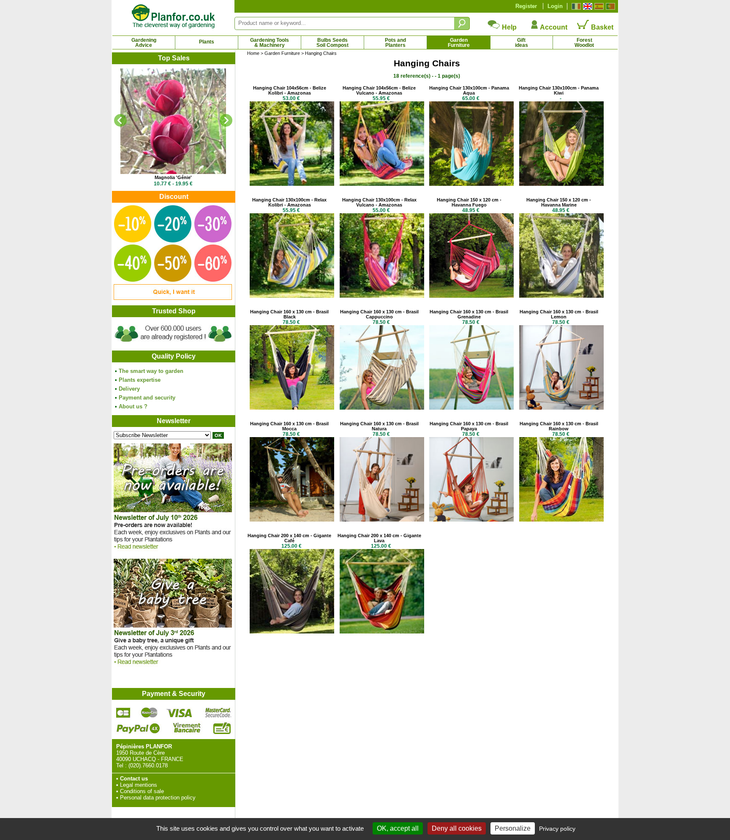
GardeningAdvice (143, 42)
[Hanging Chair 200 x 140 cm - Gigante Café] (292, 631)
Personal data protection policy (158, 797)
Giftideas (521, 42)
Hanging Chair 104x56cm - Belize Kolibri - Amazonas (289, 90)
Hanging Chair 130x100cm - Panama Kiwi (559, 90)
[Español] (598, 6)
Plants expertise (140, 380)
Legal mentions (138, 785)
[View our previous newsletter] (173, 666)
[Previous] (120, 120)
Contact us (134, 778)
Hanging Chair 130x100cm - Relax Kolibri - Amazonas (289, 202)
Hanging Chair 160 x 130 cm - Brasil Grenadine (469, 314)
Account (553, 27)
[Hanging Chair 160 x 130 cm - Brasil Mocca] (292, 520)
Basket (601, 27)
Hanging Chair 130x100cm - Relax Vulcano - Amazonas (379, 202)
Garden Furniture (282, 53)
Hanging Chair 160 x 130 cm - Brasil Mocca (289, 426)
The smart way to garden (151, 371)
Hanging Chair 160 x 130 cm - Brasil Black (289, 314)
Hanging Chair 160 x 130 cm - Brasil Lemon (559, 314)
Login (555, 6)
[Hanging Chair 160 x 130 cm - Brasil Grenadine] (471, 408)
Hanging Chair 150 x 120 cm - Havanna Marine (558, 202)
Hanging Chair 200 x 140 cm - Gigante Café (289, 538)
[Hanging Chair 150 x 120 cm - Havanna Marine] (561, 296)
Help (508, 27)
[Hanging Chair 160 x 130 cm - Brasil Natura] (382, 520)
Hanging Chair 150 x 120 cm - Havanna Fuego (469, 202)
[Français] (575, 6)
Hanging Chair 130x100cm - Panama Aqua (469, 90)
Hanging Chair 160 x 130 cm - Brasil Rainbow (559, 426)
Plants (206, 42)
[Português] (609, 6)
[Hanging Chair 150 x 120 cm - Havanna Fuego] (471, 296)
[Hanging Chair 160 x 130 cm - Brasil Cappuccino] (382, 408)
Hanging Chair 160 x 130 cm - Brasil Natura (379, 426)
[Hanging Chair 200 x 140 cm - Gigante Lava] (382, 631)
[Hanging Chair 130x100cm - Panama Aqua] (471, 184)
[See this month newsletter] (173, 551)
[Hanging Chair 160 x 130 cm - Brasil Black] (292, 408)
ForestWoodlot (584, 42)
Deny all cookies (457, 828)
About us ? (133, 406)
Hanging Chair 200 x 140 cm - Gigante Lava (379, 538)
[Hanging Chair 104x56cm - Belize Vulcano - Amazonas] (382, 184)
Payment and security (147, 397)
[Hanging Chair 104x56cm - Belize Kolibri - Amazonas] (292, 184)
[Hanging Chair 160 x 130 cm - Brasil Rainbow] (561, 520)
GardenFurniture (459, 42)
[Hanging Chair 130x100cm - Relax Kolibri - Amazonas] (292, 296)
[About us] (173, 343)
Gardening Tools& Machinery (269, 42)
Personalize (513, 828)
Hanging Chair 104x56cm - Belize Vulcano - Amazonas (379, 90)
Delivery (129, 389)
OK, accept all (398, 828)
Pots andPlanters (395, 42)
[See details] (173, 121)
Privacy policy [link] (557, 828)
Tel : (121, 765)
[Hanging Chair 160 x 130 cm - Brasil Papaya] (471, 520)
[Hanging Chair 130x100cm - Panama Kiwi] (561, 184)
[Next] (226, 120)
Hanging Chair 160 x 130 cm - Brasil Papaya (469, 426)
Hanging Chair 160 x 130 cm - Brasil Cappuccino (379, 314)
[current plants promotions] (173, 298)
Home (253, 53)
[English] (586, 6)
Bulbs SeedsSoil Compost (332, 42)
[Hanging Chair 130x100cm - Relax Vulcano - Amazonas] (382, 296)
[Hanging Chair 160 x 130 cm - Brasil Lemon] (561, 408)
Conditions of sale (142, 791)
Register (526, 6)
